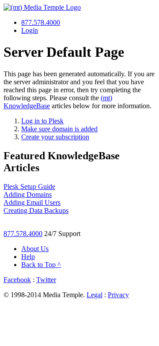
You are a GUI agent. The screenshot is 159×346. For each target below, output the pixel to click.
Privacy (118, 295)
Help (28, 256)
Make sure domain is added (59, 129)
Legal (94, 295)
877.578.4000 (40, 22)
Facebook (17, 279)
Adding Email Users (32, 202)
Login (29, 30)
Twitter (46, 279)
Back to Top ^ (41, 264)
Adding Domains (28, 194)
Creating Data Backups (36, 210)
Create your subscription (55, 137)
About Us (35, 248)
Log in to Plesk (42, 121)
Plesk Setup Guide (29, 186)
